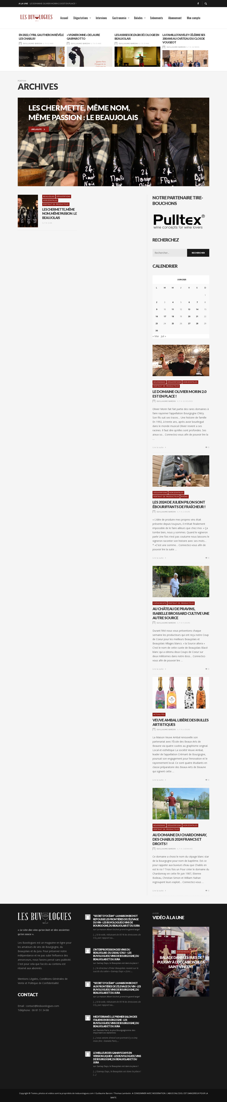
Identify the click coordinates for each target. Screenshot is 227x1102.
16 (157, 316)
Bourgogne (159, 382)
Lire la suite (158, 447)
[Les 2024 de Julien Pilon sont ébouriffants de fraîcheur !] (175, 471)
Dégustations (63, 196)
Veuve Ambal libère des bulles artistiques (181, 722)
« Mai (156, 336)
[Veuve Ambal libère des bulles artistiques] (175, 692)
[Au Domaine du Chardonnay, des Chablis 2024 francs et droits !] (175, 803)
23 (157, 323)
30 (157, 330)
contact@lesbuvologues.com (42, 1006)
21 (197, 316)
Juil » (163, 336)
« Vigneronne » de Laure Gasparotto (83, 36)
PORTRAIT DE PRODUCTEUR (56, 204)
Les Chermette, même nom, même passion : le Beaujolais (59, 213)
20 (189, 316)
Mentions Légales (28, 978)
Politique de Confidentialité (43, 983)
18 (173, 316)
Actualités (159, 714)
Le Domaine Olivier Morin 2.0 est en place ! (179, 393)
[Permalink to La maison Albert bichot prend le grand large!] (87, 917)
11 (173, 309)
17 (165, 316)
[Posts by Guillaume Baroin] (20, 43)
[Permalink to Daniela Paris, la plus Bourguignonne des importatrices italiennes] (87, 1018)
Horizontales (50, 200)
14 (197, 309)
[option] (42, 50)
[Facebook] (198, 3)
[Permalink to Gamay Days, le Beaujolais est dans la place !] (87, 950)
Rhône (184, 496)
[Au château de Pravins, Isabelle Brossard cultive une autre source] (175, 581)
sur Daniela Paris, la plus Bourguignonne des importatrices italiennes (114, 1031)
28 (197, 323)
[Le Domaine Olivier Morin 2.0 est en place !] (175, 360)
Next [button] (212, 51)
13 (189, 309)
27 (189, 323)
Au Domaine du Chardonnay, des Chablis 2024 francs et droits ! (180, 839)
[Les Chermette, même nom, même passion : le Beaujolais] (22, 211)
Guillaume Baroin (32, 43)
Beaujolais (48, 196)
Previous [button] (15, 51)
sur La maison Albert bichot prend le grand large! (116, 929)
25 (173, 323)
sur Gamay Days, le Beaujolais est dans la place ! (116, 963)
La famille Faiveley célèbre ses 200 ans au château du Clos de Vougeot (183, 38)
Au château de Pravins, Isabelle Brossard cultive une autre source (181, 613)
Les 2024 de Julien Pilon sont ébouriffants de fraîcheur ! (61, 3)
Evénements (159, 603)
